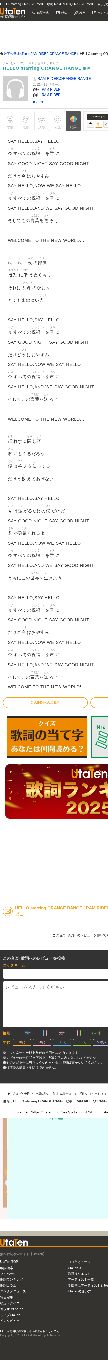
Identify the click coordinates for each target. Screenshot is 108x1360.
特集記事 (6, 1297)
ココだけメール (79, 1262)
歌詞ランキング (11, 1279)
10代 (21, 1042)
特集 (64, 13)
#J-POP (38, 102)
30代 (62, 1042)
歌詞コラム (8, 1285)
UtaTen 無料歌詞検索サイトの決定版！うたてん (29, 1331)
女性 (62, 1033)
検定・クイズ (10, 1303)
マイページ (8, 1274)
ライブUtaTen (10, 1315)
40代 (82, 1042)
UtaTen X (74, 1268)
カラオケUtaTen (11, 1309)
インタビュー (10, 1321)
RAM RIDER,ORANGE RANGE (63, 78)
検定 (82, 13)
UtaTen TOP (9, 1262)
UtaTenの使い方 (79, 1291)
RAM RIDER (51, 89)
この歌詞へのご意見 (45, 702)
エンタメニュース (13, 1291)
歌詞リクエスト (79, 1274)
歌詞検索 (42, 13)
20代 (41, 1042)
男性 (28, 1033)
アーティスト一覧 (81, 1279)
